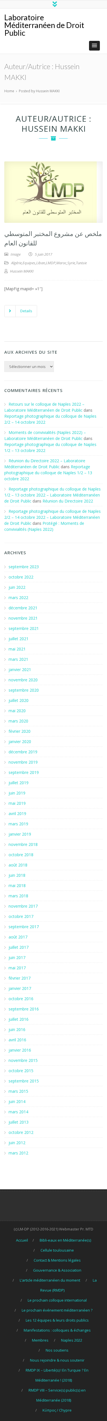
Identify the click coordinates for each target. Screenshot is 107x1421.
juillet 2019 (19, 782)
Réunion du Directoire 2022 (68, 501)
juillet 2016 (19, 1019)
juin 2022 (17, 587)
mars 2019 (18, 823)
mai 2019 (17, 803)
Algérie (16, 262)
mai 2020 (17, 710)
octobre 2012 (21, 1132)
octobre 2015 (21, 1070)
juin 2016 (17, 1029)
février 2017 (20, 978)
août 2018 (18, 865)
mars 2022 (18, 597)
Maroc (61, 262)
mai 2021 (17, 649)
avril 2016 (17, 1039)
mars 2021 (18, 659)
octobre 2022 (21, 577)
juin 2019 (17, 793)
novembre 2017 (23, 906)
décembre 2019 (23, 751)
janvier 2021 (20, 669)
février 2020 (20, 731)
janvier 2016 (20, 1050)
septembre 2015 (24, 1081)
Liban (40, 262)
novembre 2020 (23, 680)
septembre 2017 (24, 926)
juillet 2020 (19, 700)
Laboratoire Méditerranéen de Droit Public (44, 25)
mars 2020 (18, 721)
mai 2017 (17, 967)
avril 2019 (17, 813)
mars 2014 (18, 1111)
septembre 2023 (24, 566)
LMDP (50, 262)
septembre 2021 (24, 628)
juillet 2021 (19, 638)
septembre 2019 (24, 772)
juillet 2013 (19, 1122)
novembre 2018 (23, 844)
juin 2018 (17, 875)
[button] (94, 46)
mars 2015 (18, 1091)
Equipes (29, 262)
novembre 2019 (23, 762)
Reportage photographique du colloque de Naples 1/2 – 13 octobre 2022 (48, 472)
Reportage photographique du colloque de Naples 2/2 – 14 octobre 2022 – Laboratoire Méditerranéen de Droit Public (52, 517)
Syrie (71, 262)
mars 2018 (18, 895)
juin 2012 (17, 1142)
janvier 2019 (20, 834)
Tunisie (81, 262)
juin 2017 (17, 957)
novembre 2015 (23, 1060)
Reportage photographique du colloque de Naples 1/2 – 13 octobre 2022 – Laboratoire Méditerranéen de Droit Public (52, 495)
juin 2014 (17, 1101)
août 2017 (18, 937)
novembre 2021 (23, 618)
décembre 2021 (23, 608)
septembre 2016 (24, 1009)
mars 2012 (18, 1153)
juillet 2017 (19, 947)
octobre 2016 (21, 998)
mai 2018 (17, 885)
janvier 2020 (20, 741)
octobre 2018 (21, 854)
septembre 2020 (24, 690)
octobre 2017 (21, 916)
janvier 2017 (20, 988)
